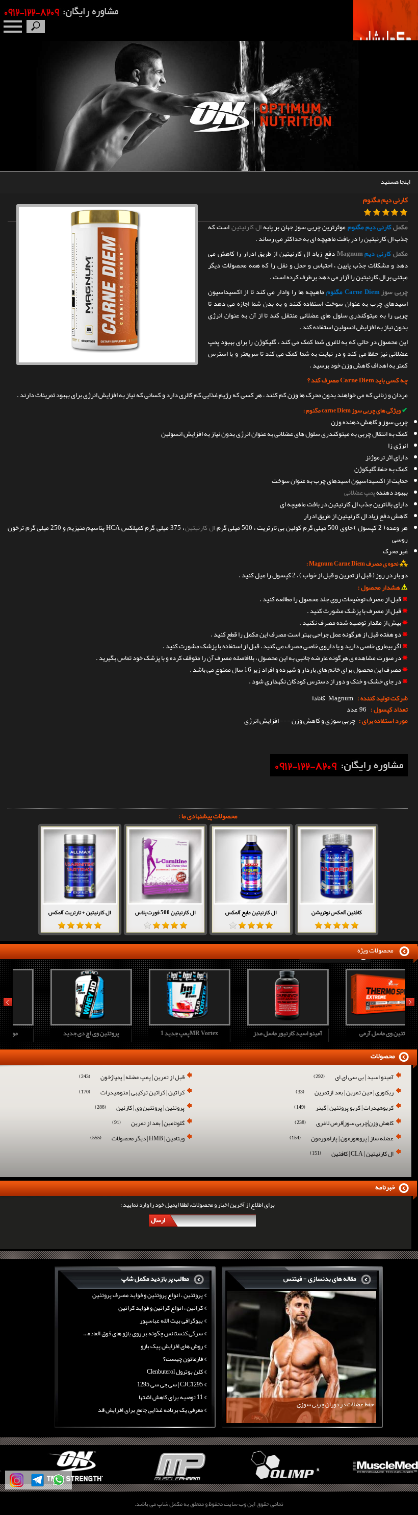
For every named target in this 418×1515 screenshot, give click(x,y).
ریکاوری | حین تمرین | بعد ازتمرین (345, 1093)
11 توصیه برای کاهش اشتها (171, 1397)
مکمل (400, 227)
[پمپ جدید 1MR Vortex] (159, 1022)
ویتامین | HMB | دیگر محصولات (137, 1139)
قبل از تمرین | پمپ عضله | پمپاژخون (132, 1077)
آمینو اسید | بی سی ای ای (354, 1077)
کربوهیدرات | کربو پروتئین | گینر (344, 1108)
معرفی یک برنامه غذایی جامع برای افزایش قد (150, 1410)
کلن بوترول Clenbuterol (175, 1371)
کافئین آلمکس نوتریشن (336, 912)
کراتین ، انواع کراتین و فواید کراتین (160, 1308)
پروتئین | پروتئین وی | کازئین (140, 1108)
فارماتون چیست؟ (183, 1359)
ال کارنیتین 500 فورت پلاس (165, 912)
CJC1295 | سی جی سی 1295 (170, 1384)
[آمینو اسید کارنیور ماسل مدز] (257, 1022)
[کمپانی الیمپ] (261, 1481)
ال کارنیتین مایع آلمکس (251, 912)
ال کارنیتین (246, 227)
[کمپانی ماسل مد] (365, 1481)
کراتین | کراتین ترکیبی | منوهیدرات (132, 1093)
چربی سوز (394, 292)
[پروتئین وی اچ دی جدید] (60, 1022)
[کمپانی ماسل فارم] (156, 1481)
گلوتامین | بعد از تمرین (148, 1123)
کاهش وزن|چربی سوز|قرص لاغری (344, 1123)
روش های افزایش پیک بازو (172, 1346)
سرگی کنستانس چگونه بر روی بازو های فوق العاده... (143, 1333)
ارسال (158, 1220)
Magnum (350, 253)
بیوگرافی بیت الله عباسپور (171, 1320)
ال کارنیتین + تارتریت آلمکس (79, 912)
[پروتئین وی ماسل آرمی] (356, 1022)
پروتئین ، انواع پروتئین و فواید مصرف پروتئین (147, 1295)
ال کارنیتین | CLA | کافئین (352, 1154)
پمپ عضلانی (359, 492)
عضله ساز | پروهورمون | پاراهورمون (342, 1139)
